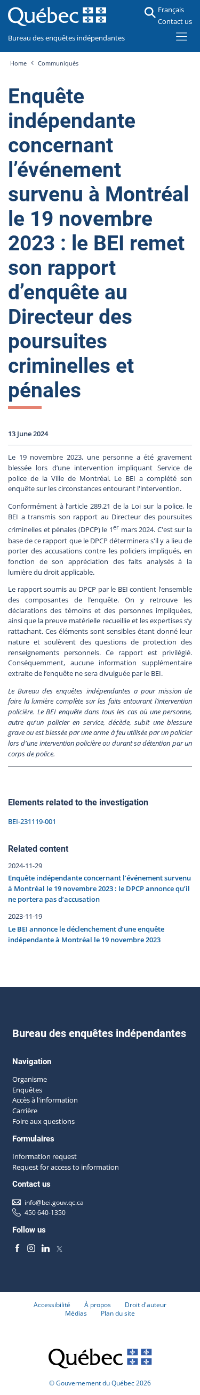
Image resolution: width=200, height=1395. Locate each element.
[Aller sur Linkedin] (45, 1248)
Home (18, 63)
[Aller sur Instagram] (31, 1248)
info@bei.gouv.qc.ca (54, 1202)
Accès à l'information (45, 1100)
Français (171, 9)
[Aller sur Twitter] (59, 1248)
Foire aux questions (43, 1121)
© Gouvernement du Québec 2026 (100, 1383)
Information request (44, 1156)
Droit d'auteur (145, 1304)
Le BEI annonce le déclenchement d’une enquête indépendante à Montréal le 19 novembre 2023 (86, 934)
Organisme (29, 1079)
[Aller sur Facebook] (17, 1248)
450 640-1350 (45, 1212)
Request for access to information (65, 1167)
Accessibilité (52, 1304)
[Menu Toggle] (182, 36)
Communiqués (58, 63)
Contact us (175, 21)
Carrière (24, 1110)
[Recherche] (150, 12)
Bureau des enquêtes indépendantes (66, 38)
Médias (76, 1313)
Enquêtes (27, 1090)
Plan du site (118, 1313)
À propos (97, 1304)
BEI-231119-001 (32, 821)
